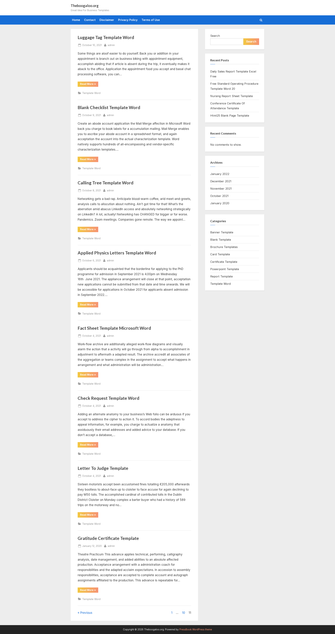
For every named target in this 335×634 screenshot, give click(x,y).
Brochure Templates (224, 247)
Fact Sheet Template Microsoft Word (114, 328)
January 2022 (219, 174)
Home (76, 20)
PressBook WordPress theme (195, 629)
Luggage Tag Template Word (106, 37)
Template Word (91, 92)
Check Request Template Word (108, 398)
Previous (86, 612)
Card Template (220, 254)
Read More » (89, 84)
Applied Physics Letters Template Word (117, 252)
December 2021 (220, 181)
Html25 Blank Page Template (229, 115)
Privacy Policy (128, 20)
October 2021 (219, 196)
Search (215, 35)
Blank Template (220, 239)
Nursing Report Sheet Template (231, 96)
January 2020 (219, 203)
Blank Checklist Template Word (109, 107)
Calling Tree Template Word (105, 182)
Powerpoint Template (224, 269)
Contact (90, 20)
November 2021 (221, 188)
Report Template (221, 276)
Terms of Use (151, 20)
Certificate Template (223, 261)
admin (111, 45)
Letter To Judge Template (103, 468)
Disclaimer (106, 20)
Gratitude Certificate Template (108, 538)
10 (183, 612)
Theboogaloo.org (85, 5)
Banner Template (221, 232)
